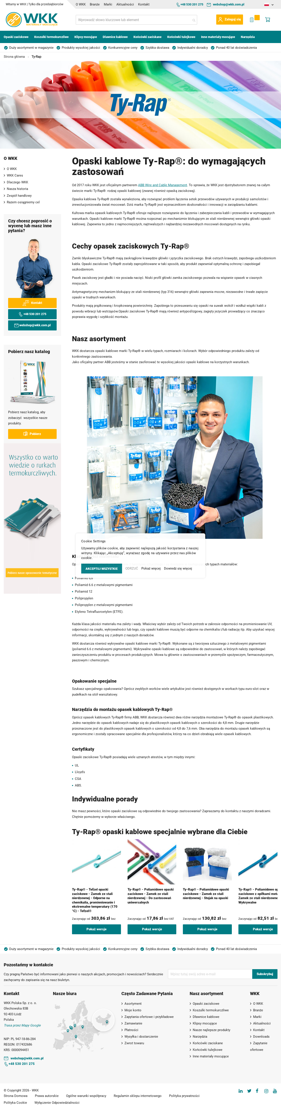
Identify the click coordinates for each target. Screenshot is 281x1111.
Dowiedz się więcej (178, 568)
